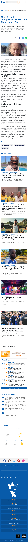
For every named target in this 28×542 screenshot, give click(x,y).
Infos (2, 465)
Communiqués (12, 468)
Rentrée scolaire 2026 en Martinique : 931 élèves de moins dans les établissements (16, 377)
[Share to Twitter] (23, 38)
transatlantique (19, 145)
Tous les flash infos (14, 388)
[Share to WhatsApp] (26, 38)
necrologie (5, 148)
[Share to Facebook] (20, 38)
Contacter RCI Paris (21, 473)
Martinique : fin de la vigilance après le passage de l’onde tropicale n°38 (15, 369)
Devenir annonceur (5, 475)
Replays (5, 465)
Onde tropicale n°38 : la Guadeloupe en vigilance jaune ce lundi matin (16, 373)
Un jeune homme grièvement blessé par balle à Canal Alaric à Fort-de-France (16, 385)
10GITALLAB (20, 540)
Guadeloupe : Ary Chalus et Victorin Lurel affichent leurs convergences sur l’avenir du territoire (16, 364)
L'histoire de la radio (5, 473)
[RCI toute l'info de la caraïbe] (4, 2)
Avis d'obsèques (4, 468)
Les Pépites (18, 468)
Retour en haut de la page (9, 346)
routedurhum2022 (7, 145)
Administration (12, 477)
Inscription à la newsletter (13, 465)
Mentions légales (5, 477)
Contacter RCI (14, 473)
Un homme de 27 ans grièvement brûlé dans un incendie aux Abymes (17, 381)
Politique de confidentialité (16, 475)
